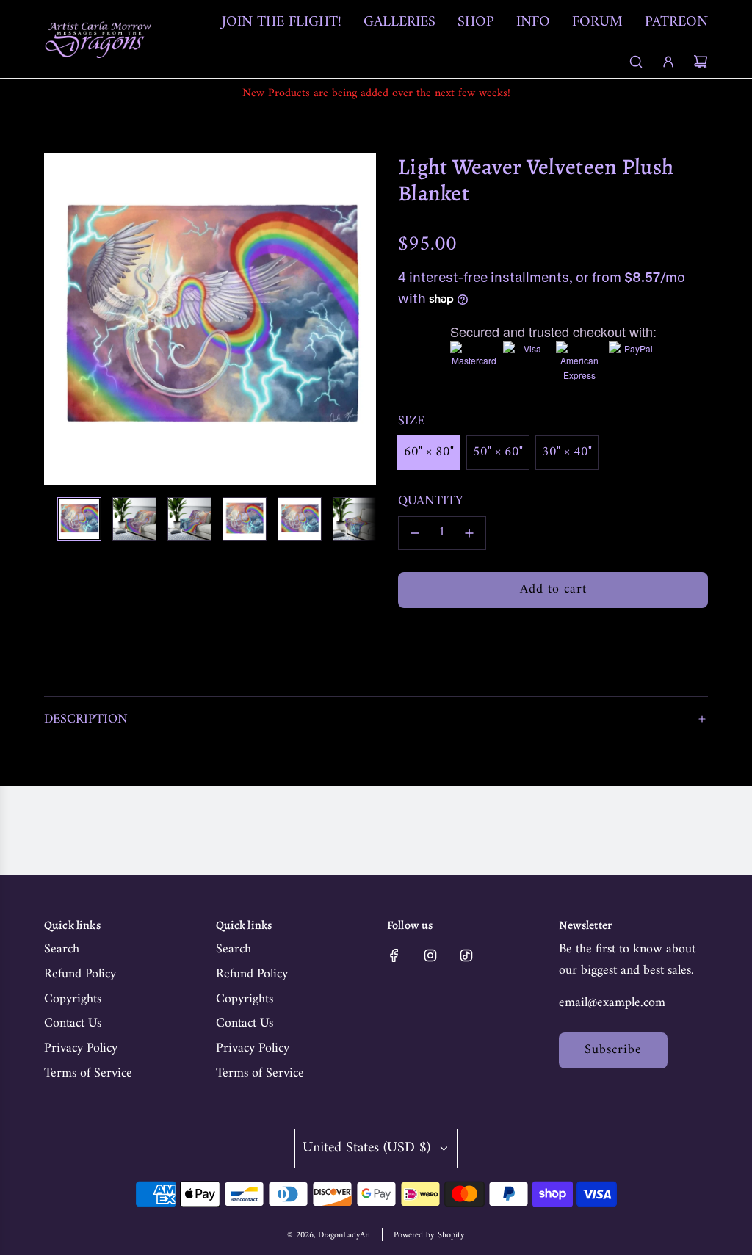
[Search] (636, 62)
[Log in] (668, 62)
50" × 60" (498, 452)
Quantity (430, 502)
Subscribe (613, 1049)
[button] (63, 319)
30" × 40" (567, 452)
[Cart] (700, 62)
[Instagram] (430, 955)
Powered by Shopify (429, 1235)
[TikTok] (466, 955)
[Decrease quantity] (415, 533)
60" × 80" (429, 452)
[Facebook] (394, 955)
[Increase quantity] (469, 533)
